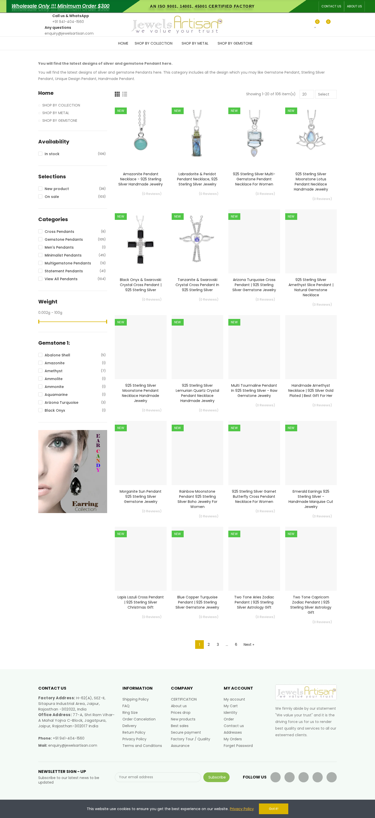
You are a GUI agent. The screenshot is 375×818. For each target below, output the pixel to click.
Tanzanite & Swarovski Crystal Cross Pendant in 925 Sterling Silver (197, 284)
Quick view (154, 133)
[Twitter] (289, 777)
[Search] (307, 24)
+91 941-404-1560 (68, 738)
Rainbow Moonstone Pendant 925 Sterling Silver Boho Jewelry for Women (197, 499)
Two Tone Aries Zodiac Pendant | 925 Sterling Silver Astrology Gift (254, 602)
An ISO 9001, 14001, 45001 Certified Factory (202, 6)
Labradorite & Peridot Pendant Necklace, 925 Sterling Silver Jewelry (197, 179)
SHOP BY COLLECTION (61, 105)
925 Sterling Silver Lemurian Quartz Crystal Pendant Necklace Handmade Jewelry (197, 393)
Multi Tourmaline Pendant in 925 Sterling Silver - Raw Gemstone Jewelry (254, 390)
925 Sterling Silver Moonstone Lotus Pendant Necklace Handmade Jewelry (311, 181)
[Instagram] (332, 777)
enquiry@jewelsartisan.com (72, 745)
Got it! (273, 808)
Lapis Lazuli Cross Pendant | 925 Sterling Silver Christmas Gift (141, 602)
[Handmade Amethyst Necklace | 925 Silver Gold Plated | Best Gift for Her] (311, 347)
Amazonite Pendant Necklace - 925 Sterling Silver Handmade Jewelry (140, 179)
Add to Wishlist (154, 123)
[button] (331, 6)
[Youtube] (303, 777)
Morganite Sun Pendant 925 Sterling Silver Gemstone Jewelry (140, 496)
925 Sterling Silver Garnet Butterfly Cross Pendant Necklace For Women (254, 496)
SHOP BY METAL (55, 112)
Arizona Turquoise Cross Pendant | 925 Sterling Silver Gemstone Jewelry (254, 284)
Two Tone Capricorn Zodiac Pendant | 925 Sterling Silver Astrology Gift (310, 605)
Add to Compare (154, 112)
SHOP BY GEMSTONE (59, 120)
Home (46, 93)
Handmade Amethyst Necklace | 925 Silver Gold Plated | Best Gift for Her (310, 390)
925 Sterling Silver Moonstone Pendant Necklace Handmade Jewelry (140, 393)
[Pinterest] (317, 777)
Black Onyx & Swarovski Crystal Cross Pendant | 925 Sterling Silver (140, 284)
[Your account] (335, 24)
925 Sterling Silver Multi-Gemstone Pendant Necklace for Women (254, 179)
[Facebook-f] (275, 777)
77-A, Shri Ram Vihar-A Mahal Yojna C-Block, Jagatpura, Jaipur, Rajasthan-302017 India (76, 720)
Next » (249, 644)
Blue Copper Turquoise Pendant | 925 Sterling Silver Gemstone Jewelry (197, 602)
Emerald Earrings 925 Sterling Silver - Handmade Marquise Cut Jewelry (311, 499)
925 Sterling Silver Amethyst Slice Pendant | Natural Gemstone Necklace (311, 287)
